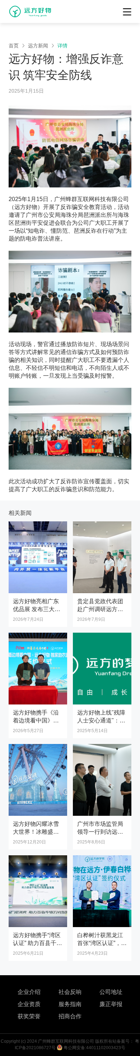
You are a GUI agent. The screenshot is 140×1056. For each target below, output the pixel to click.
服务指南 (70, 1004)
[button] (127, 11)
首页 (14, 45)
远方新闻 (38, 45)
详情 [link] (62, 45)
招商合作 (70, 1016)
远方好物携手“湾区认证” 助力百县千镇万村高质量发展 (37, 943)
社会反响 (70, 992)
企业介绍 (29, 992)
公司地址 (110, 992)
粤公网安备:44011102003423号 (93, 1047)
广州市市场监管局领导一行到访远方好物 (100, 832)
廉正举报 (110, 1004)
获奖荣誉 (29, 1016)
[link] (14, 45)
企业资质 (29, 1004)
